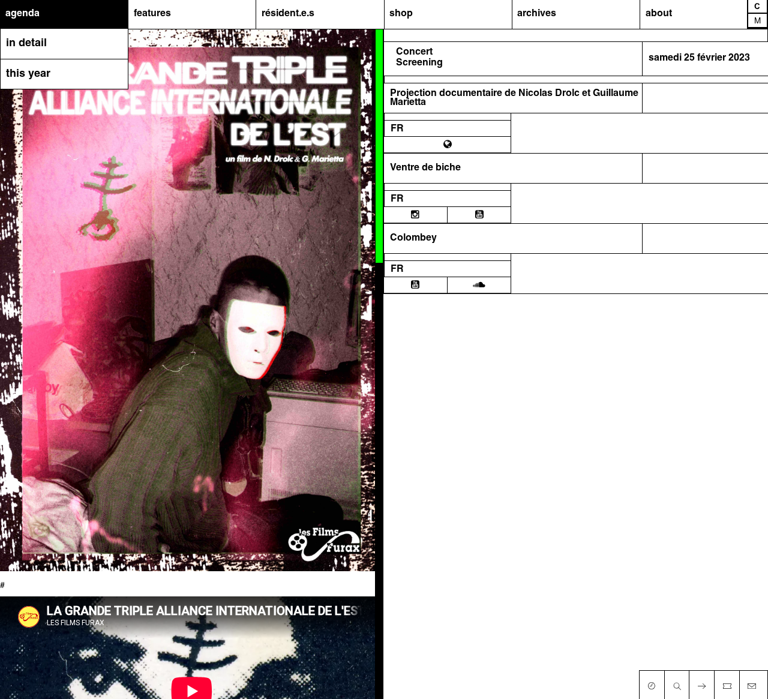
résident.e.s (288, 14)
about (659, 14)
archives (536, 14)
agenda (22, 14)
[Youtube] (479, 215)
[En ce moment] (651, 683)
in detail (26, 43)
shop (401, 14)
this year (28, 74)
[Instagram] (415, 215)
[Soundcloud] (479, 285)
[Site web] (447, 144)
